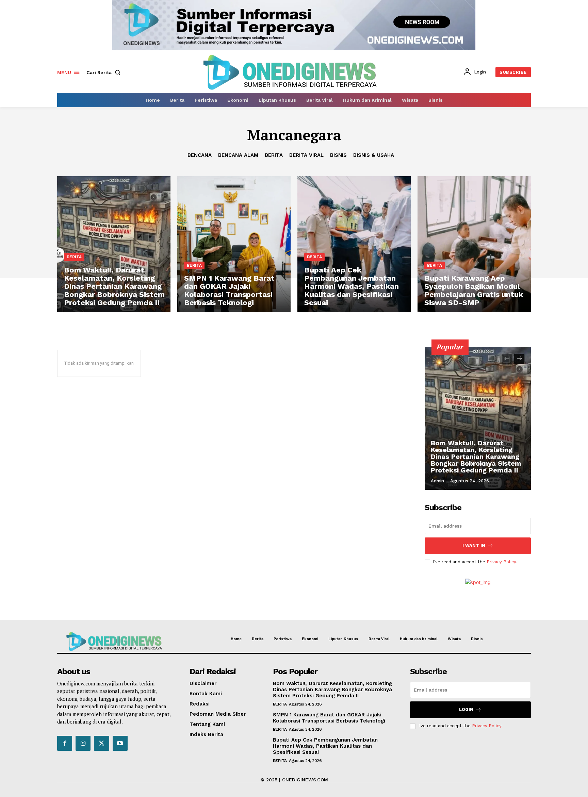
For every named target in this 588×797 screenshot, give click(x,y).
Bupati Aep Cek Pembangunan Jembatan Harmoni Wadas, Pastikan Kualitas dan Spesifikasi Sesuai (325, 746)
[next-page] (519, 359)
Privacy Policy (501, 561)
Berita (274, 155)
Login (466, 709)
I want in (473, 545)
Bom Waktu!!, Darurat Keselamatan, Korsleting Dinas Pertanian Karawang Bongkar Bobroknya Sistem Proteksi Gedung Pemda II (476, 456)
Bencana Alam (238, 155)
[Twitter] (101, 743)
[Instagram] (83, 743)
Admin (437, 480)
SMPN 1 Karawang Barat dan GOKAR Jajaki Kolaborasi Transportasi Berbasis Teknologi (329, 718)
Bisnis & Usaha (373, 155)
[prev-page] (507, 359)
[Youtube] (120, 743)
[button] (104, 72)
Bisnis (338, 155)
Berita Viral (306, 155)
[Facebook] (64, 743)
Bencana (199, 155)
